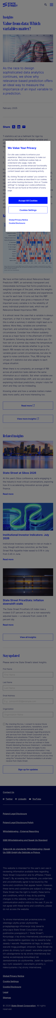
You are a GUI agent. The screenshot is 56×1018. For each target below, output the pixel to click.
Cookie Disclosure (17, 223)
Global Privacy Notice (18, 220)
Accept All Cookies (28, 200)
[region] (28, 186)
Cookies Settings (28, 210)
